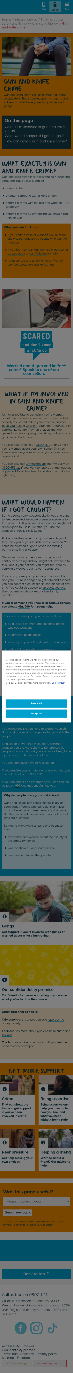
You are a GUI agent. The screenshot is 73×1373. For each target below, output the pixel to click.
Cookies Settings (36, 693)
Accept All (36, 713)
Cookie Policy (58, 682)
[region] (36, 686)
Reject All (36, 703)
